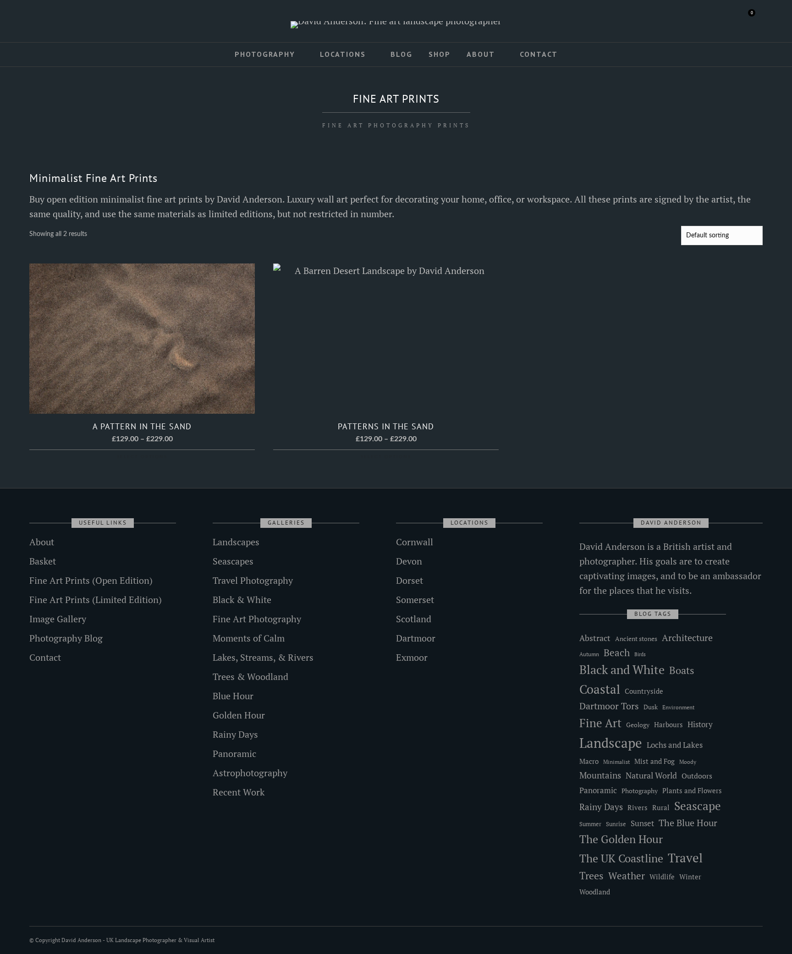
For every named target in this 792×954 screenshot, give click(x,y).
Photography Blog (66, 638)
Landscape (610, 742)
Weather (626, 875)
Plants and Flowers (692, 790)
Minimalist (616, 761)
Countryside (644, 691)
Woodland (594, 892)
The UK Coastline (621, 858)
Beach (617, 652)
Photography (265, 54)
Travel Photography (253, 580)
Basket (42, 561)
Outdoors (697, 776)
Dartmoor (415, 638)
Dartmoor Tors (609, 706)
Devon (409, 561)
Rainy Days (235, 734)
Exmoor (412, 657)
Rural (661, 807)
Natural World (651, 775)
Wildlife (662, 876)
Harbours (668, 724)
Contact (539, 54)
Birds (640, 654)
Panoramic (234, 753)
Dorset (409, 580)
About (481, 54)
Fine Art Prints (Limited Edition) (95, 599)
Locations (343, 54)
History (700, 724)
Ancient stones (636, 638)
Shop (440, 54)
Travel (685, 858)
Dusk (651, 706)
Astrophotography (250, 773)
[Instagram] (71, 21)
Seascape (697, 806)
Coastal (599, 689)
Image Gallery (57, 619)
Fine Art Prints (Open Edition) (91, 580)
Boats (681, 670)
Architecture (687, 637)
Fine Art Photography (257, 619)
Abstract (594, 637)
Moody (687, 761)
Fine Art (600, 722)
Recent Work (238, 792)
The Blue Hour (688, 823)
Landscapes (236, 542)
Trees (591, 875)
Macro (589, 761)
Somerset (415, 599)
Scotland (413, 619)
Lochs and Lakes (675, 745)
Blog (401, 54)
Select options (142, 457)
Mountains (600, 775)
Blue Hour (233, 696)
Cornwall (414, 542)
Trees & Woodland (250, 676)
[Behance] (84, 21)
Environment (678, 707)
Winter (690, 876)
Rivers (637, 807)
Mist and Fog (654, 761)
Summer (590, 824)
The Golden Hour (621, 839)
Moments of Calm (249, 638)
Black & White (242, 599)
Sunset (642, 823)
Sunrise (616, 824)
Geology (637, 724)
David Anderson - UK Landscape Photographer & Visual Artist (137, 940)
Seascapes (233, 561)
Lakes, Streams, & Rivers (263, 657)
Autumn (589, 654)
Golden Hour (239, 715)
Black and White (622, 669)
